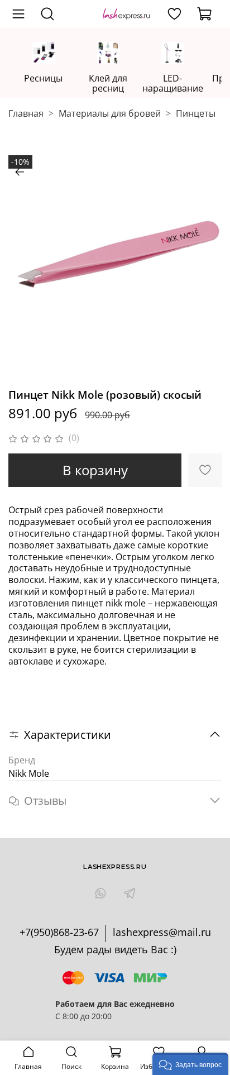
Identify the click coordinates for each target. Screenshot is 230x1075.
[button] (190, 1064)
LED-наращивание (172, 83)
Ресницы (43, 78)
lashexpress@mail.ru (162, 932)
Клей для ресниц (108, 83)
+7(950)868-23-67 (59, 932)
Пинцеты (195, 113)
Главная (26, 113)
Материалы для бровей (110, 113)
